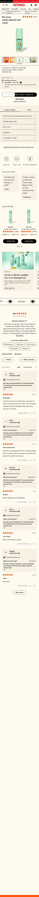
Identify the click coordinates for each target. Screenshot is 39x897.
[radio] (19, 80)
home (3, 12)
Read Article (10, 288)
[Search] (7, 5)
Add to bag (24, 95)
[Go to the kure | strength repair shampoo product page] (10, 216)
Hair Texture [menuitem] (31, 344)
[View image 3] (33, 60)
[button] (19, 335)
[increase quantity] (12, 95)
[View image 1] (19, 60)
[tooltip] (26, 321)
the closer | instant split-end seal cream (31, 12)
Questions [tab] (18, 354)
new (29, 9)
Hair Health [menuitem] (14, 348)
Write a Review (30, 359)
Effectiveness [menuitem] (8, 344)
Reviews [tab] (7, 354)
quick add (10, 241)
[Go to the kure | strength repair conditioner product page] (29, 216)
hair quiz (23, 9)
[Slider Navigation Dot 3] (21, 246)
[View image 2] (26, 60)
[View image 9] (13, 60)
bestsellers (15, 9)
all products (6, 9)
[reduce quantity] (6, 95)
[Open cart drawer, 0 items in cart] (35, 5)
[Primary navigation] (3, 5)
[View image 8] (6, 60)
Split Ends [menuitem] (20, 344)
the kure (10, 227)
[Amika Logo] (19, 5)
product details (9, 110)
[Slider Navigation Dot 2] (19, 246)
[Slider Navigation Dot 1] (17, 246)
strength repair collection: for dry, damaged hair (13, 12)
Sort (19, 367)
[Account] (31, 5)
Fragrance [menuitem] (25, 348)
